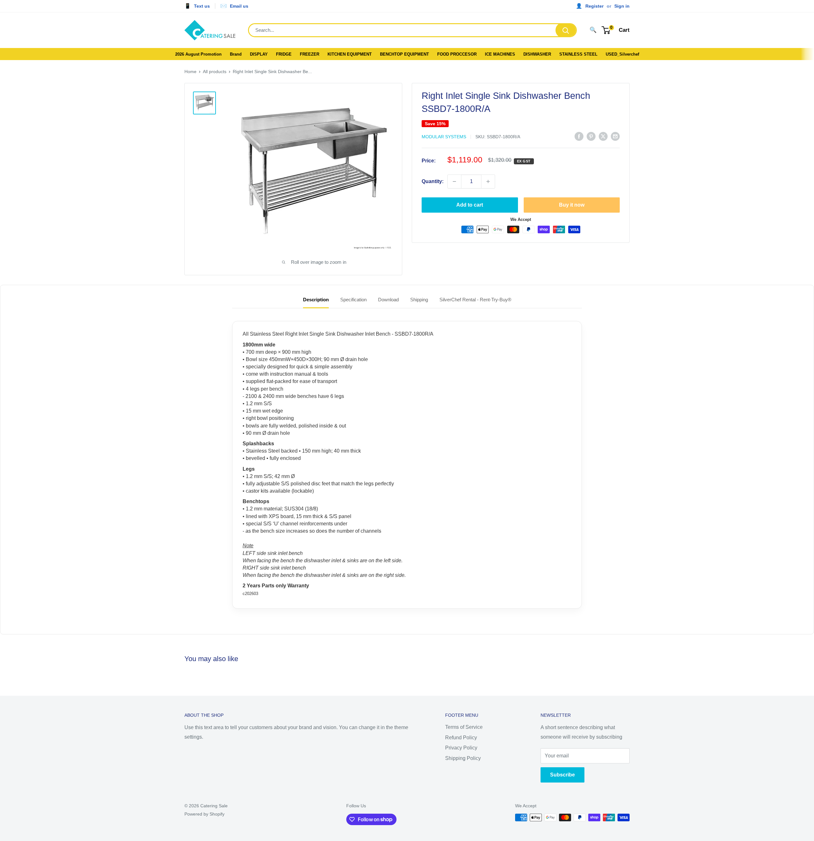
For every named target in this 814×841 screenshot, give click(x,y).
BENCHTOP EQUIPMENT (404, 54)
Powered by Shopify (204, 814)
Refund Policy (461, 737)
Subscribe (562, 774)
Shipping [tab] (419, 299)
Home (190, 71)
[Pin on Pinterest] (591, 136)
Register (594, 6)
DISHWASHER (537, 54)
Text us (202, 6)
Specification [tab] (353, 299)
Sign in (622, 6)
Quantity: (433, 181)
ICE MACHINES (500, 54)
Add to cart (469, 205)
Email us (239, 6)
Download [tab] (388, 299)
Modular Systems (444, 136)
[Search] (565, 30)
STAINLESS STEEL (578, 54)
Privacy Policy (461, 747)
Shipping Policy (463, 758)
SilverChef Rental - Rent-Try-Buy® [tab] (475, 299)
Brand (236, 54)
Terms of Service (464, 727)
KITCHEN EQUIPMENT (350, 54)
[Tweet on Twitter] (603, 136)
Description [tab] (316, 299)
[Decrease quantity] (454, 181)
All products (214, 71)
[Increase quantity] (488, 181)
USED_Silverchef (622, 54)
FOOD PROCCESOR (457, 54)
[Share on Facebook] (579, 136)
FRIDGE (284, 54)
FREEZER (309, 54)
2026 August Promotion (198, 54)
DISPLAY (259, 54)
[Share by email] (615, 136)
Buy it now (571, 205)
